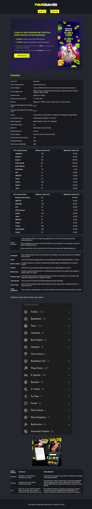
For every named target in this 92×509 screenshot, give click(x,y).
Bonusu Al (21, 55)
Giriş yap (55, 11)
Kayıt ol (42, 11)
